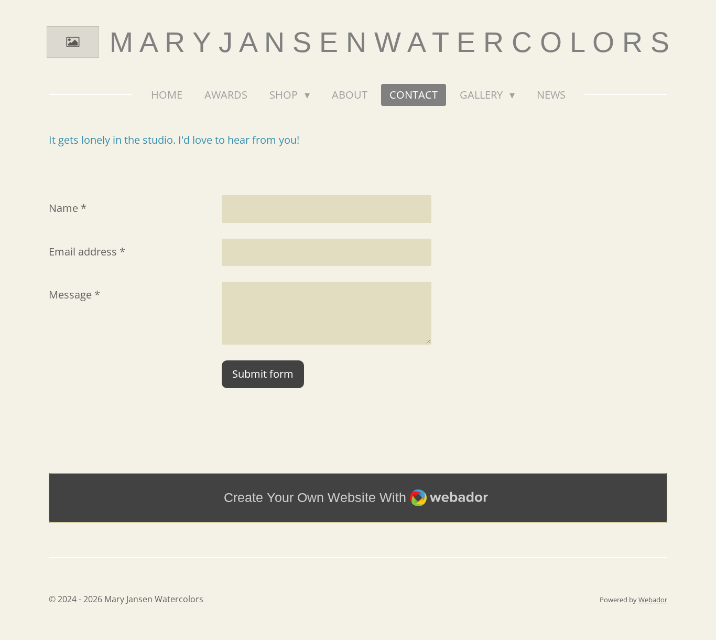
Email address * (87, 251)
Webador (652, 599)
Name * (67, 208)
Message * (74, 294)
